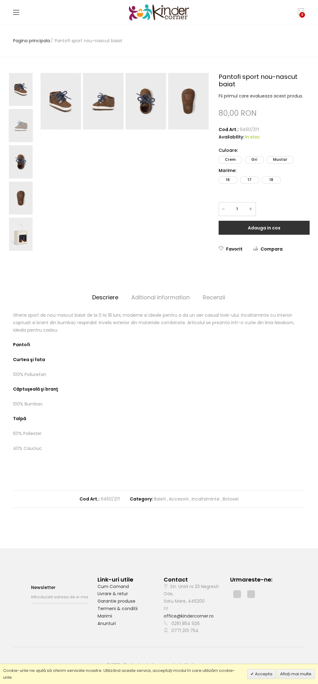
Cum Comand (113, 586)
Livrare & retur (113, 594)
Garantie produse (116, 601)
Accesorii (179, 499)
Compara (272, 249)
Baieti (160, 499)
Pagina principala (31, 41)
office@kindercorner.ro (189, 616)
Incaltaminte (206, 499)
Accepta (263, 674)
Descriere (105, 297)
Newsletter (43, 587)
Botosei (230, 499)
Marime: (227, 170)
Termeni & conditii (118, 608)
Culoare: (228, 150)
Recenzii (214, 297)
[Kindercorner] (159, 12)
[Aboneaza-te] (86, 597)
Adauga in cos (264, 228)
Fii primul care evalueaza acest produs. (261, 96)
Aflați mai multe (295, 674)
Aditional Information (160, 297)
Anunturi (107, 623)
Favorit (234, 249)
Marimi (105, 616)
